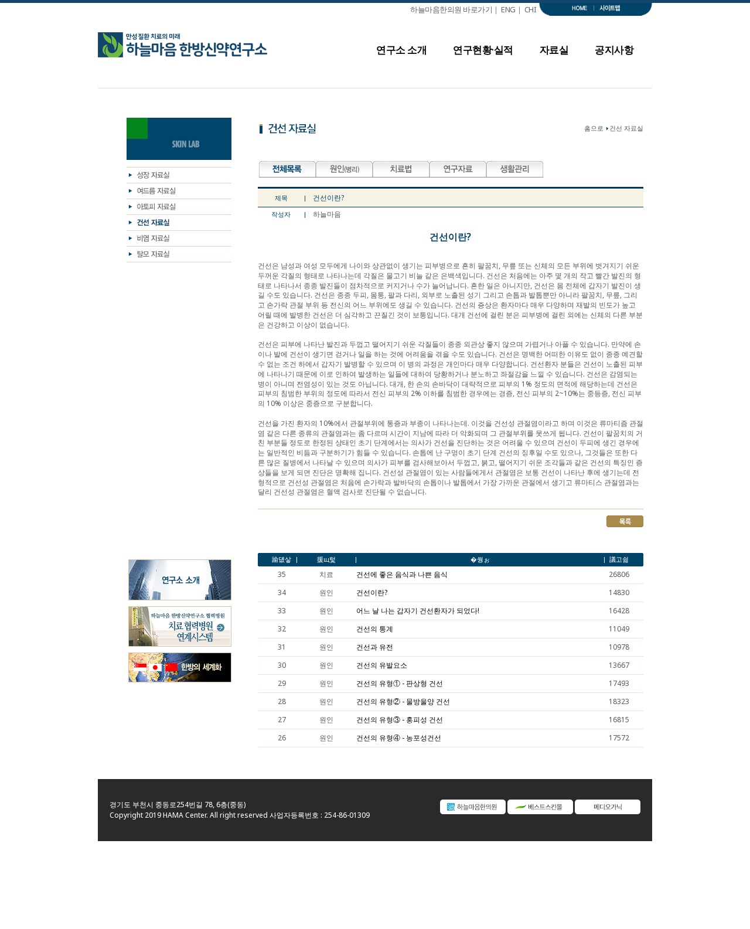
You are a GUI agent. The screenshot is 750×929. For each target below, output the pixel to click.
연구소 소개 (401, 53)
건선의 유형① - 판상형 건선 (399, 683)
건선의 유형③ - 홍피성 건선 (399, 720)
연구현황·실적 (483, 53)
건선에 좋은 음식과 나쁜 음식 (402, 574)
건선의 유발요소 (381, 665)
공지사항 (614, 53)
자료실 (554, 53)
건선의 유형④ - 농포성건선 (398, 738)
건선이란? (371, 592)
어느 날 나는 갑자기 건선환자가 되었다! (417, 611)
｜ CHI (528, 9)
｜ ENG (504, 9)
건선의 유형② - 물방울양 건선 (403, 701)
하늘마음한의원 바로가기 (451, 9)
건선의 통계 (374, 629)
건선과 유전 (374, 647)
